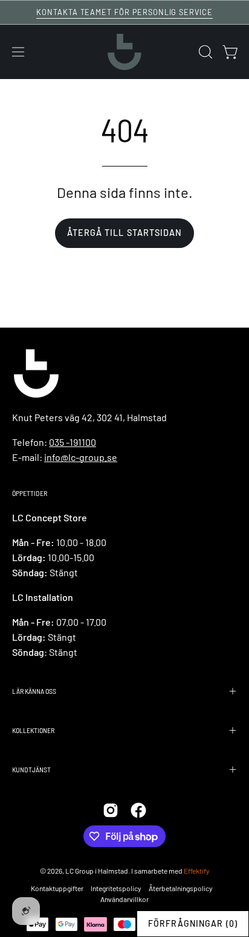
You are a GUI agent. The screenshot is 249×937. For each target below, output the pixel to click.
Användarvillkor (124, 899)
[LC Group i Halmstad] (124, 52)
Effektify (197, 870)
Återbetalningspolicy (181, 888)
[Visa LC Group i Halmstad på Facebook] (138, 810)
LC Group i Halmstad (96, 870)
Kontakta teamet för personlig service (124, 12)
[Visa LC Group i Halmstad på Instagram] (111, 810)
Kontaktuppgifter (57, 888)
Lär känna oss (34, 691)
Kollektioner (33, 730)
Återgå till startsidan (125, 232)
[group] (124, 12)
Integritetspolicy (116, 888)
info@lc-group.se (80, 457)
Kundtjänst (31, 769)
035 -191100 (72, 442)
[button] (204, 51)
